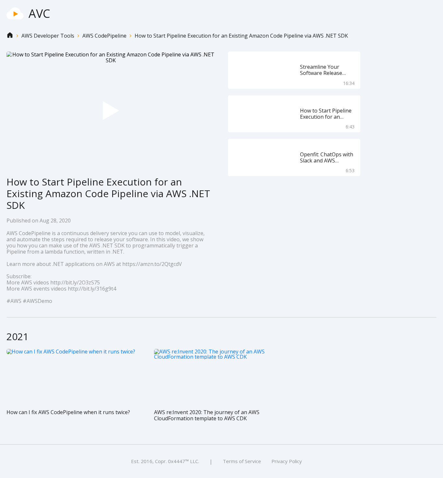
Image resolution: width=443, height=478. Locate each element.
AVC (39, 13)
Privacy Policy (286, 461)
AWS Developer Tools (47, 36)
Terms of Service (242, 461)
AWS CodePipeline (104, 36)
